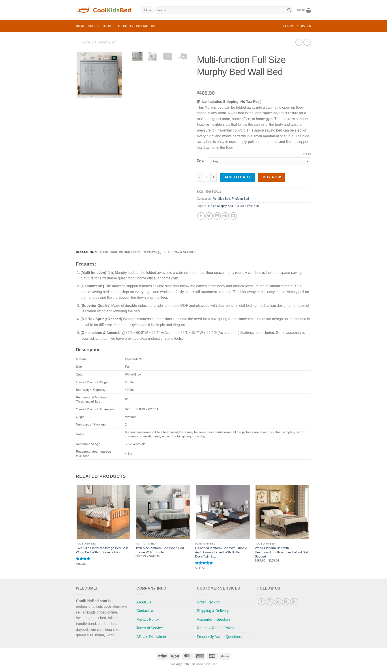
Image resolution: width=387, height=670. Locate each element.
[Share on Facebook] (201, 216)
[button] (304, 10)
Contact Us (145, 26)
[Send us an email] (277, 601)
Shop (92, 26)
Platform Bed (105, 42)
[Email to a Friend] (217, 216)
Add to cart (237, 177)
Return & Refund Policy (215, 628)
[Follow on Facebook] (261, 601)
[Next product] (298, 42)
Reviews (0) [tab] (152, 252)
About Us (125, 26)
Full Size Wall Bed (247, 205)
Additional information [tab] (120, 252)
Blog (107, 26)
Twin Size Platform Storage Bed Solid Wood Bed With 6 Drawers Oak (102, 550)
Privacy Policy (147, 619)
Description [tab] (86, 252)
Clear (307, 154)
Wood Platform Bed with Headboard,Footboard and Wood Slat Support (281, 552)
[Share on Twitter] (209, 216)
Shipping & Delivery (213, 611)
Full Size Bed (221, 198)
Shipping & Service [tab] (180, 252)
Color (200, 160)
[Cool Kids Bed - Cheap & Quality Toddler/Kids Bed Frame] (105, 10)
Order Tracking (208, 602)
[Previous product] (306, 42)
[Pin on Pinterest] (225, 216)
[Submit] (289, 10)
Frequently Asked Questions (219, 637)
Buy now (272, 177)
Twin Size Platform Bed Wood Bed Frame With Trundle (159, 550)
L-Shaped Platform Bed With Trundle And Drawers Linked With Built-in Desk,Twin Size (221, 552)
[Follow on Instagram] (269, 601)
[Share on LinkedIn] (233, 216)
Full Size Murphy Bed (219, 205)
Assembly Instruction (213, 619)
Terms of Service (149, 628)
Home (80, 26)
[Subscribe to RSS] (293, 601)
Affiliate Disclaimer (151, 637)
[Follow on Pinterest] (285, 601)
